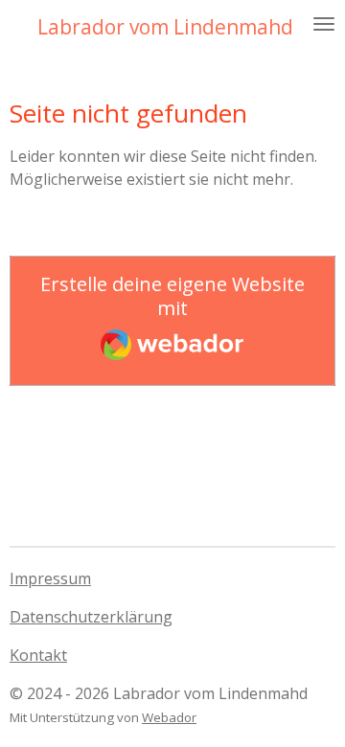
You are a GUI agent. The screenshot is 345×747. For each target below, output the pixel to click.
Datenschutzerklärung (91, 616)
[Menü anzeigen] (324, 24)
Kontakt (38, 655)
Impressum (50, 578)
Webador (169, 717)
